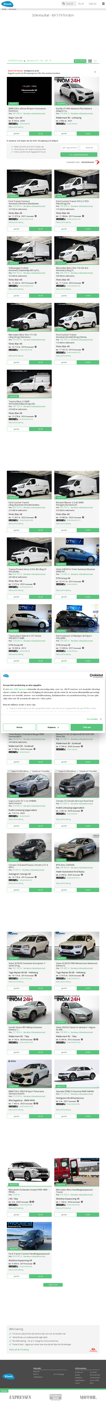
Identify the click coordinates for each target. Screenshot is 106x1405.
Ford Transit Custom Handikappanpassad (29, 1253)
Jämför (16, 133)
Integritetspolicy (80, 1380)
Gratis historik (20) (26, 520)
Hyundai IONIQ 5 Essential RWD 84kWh (75, 1091)
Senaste (19, 60)
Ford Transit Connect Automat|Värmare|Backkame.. (24, 202)
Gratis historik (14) (73, 219)
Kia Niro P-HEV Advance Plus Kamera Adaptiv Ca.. (74, 109)
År (50, 60)
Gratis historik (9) (26, 350)
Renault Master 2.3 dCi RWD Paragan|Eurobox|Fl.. (70, 503)
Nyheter (77, 1375)
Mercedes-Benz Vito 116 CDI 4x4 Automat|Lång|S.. (72, 269)
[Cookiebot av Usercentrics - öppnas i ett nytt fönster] (91, 676)
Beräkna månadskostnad (34, 113)
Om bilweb (93, 1372)
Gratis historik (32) (26, 1042)
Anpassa (51, 727)
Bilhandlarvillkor (95, 1375)
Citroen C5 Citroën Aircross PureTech (74, 801)
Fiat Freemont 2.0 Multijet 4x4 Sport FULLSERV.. (74, 637)
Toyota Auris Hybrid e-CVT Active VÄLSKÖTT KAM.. (25, 637)
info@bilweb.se (37, 1377)
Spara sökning (80, 61)
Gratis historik (25, 124)
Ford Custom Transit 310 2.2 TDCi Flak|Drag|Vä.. (72, 202)
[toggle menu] (104, 3)
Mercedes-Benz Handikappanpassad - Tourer (75, 1190)
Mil (46, 60)
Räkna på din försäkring (19, 1349)
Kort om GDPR (94, 1380)
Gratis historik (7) (73, 978)
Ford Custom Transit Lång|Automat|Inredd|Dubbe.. (24, 503)
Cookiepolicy (78, 1378)
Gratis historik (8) (26, 978)
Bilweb (4, 9)
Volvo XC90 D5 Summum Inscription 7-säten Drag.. (27, 964)
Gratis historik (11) (73, 520)
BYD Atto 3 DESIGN (65, 865)
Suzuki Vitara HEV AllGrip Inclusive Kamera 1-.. (25, 1028)
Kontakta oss (79, 1372)
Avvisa (19, 727)
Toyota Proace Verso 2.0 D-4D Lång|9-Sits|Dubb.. (28, 570)
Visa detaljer (92, 719)
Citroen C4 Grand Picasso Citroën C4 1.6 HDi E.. (28, 866)
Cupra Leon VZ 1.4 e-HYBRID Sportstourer (22, 802)
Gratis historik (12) (73, 286)
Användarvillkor (95, 1378)
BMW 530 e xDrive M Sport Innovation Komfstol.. (27, 109)
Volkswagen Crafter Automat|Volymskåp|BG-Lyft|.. (24, 269)
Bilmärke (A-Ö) (33, 60)
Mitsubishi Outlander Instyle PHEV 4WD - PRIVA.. (29, 1190)
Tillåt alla (87, 727)
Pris (41, 60)
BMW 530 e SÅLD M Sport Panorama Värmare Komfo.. (26, 1092)
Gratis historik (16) (26, 286)
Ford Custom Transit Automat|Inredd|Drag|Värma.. (71, 335)
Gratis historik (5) (26, 880)
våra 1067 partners (18, 689)
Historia (77, 1383)
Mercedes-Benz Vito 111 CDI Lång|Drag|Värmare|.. (23, 335)
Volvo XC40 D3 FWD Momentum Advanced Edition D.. (76, 964)
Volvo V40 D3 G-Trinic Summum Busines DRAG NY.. (75, 570)
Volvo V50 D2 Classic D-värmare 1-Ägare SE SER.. (75, 1028)
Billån (92, 1383)
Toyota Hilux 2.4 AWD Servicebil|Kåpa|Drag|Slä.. (22, 402)
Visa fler (53, 1285)
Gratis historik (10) (26, 219)
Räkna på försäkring (16, 127)
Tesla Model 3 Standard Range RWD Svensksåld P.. (26, 735)
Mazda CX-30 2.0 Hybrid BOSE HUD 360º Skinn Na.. (75, 735)
